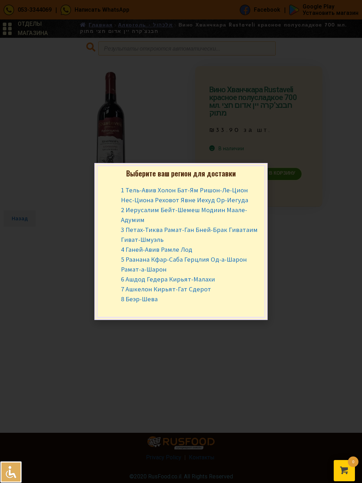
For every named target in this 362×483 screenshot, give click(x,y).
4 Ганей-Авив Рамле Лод (156, 249)
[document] (181, 241)
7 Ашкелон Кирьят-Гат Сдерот (166, 289)
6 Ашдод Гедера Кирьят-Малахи (168, 279)
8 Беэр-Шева (139, 299)
